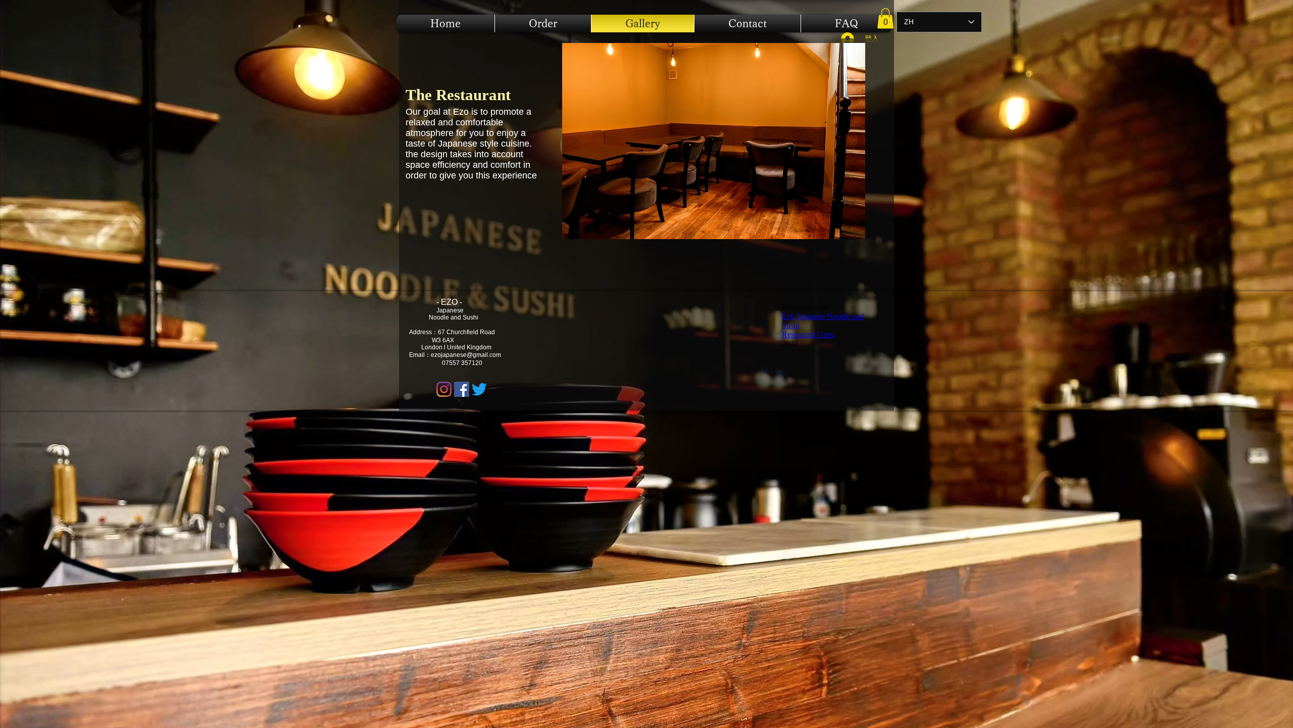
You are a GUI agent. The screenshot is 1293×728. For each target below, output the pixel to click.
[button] (885, 18)
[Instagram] (444, 389)
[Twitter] (479, 389)
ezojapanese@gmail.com (466, 354)
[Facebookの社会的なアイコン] (461, 389)
